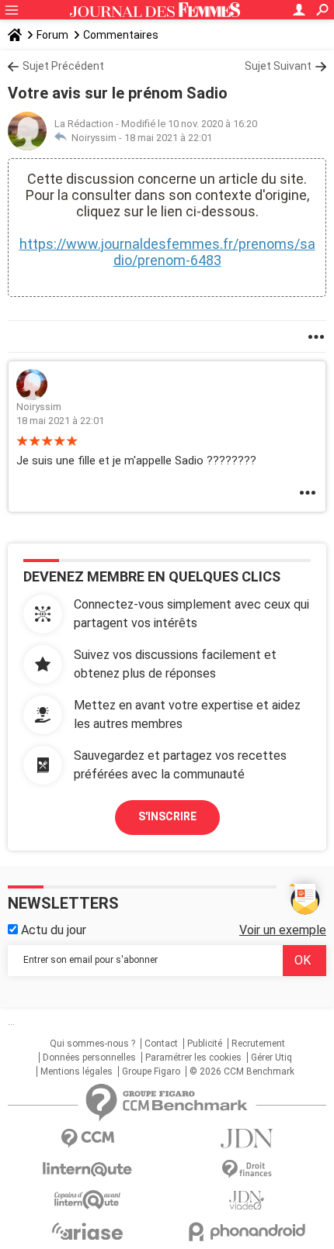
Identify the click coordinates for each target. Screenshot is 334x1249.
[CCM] (87, 1138)
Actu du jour (52, 930)
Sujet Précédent (63, 66)
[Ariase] (87, 1231)
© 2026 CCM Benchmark (242, 1071)
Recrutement (258, 1043)
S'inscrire (167, 816)
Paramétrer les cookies (193, 1057)
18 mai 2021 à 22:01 (168, 137)
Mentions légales (76, 1071)
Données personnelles (89, 1057)
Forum (52, 35)
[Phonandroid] (246, 1231)
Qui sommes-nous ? (92, 1043)
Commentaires (120, 35)
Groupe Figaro (151, 1071)
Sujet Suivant (278, 66)
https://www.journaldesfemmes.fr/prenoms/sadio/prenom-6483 (167, 252)
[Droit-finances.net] (246, 1169)
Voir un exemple (282, 930)
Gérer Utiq (271, 1057)
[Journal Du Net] (246, 1138)
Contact (161, 1043)
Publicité (204, 1043)
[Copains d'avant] (87, 1199)
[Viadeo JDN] (246, 1200)
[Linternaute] (87, 1169)
